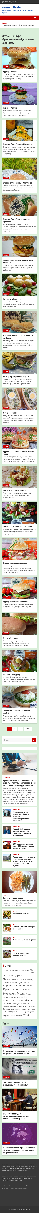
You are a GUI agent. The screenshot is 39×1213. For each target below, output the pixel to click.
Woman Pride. (11, 7)
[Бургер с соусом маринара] (19, 549)
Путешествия (31, 1006)
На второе (13, 997)
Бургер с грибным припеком (15, 602)
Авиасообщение (7, 970)
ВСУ (31, 970)
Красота (9, 989)
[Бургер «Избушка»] (19, 58)
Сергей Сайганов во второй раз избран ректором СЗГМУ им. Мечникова (22, 832)
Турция (32, 1012)
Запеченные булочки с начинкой (17, 527)
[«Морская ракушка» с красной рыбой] (19, 697)
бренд (13, 1015)
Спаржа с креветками (13, 898)
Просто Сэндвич (10, 638)
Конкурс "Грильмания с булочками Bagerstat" (19, 982)
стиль (26, 1015)
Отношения (22, 1006)
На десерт (20, 997)
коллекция (19, 1015)
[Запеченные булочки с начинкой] (19, 513)
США (12, 1009)
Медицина (9, 993)
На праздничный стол (19, 1004)
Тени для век (19, 1012)
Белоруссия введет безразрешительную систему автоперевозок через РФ (16, 1116)
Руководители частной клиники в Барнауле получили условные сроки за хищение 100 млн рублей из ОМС (19, 782)
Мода (21, 993)
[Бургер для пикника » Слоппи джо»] (19, 169)
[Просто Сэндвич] (19, 624)
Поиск (34, 740)
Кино (24, 979)
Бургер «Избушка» (11, 71)
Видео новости (8, 973)
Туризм (26, 1012)
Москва (28, 994)
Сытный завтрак (9, 1012)
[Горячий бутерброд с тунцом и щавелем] (19, 205)
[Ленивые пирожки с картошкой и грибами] (19, 322)
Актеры (15, 970)
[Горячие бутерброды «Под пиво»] (19, 131)
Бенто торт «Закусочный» (15, 490)
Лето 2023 (19, 989)
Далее (28, 729)
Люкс (27, 989)
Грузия (17, 973)
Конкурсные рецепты (24, 985)
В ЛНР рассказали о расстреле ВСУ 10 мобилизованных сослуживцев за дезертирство (19, 1150)
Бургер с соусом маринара (15, 563)
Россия (6, 1009)
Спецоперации (31, 1009)
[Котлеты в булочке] (19, 285)
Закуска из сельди (21, 914)
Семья (17, 1009)
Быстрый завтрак (24, 970)
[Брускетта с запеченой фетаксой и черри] (19, 438)
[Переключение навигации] (4, 18)
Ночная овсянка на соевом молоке (21, 954)
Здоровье (6, 777)
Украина (7, 1015)
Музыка (6, 997)
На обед (25, 1000)
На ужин (13, 1006)
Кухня (6, 66)
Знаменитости (12, 979)
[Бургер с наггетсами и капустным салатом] (19, 246)
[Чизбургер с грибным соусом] (19, 363)
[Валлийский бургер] (19, 661)
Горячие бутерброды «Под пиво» (18, 144)
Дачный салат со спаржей (24, 940)
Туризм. (7, 1023)
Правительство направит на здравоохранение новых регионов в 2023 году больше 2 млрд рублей (24, 861)
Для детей (8, 975)
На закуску (16, 1001)
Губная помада (24, 973)
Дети (32, 973)
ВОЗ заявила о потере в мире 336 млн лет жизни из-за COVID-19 (23, 846)
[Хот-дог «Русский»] (19, 399)
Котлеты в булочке (12, 299)
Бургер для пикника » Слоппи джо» (18, 183)
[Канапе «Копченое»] (19, 94)
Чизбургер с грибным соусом (16, 376)
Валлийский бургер (11, 674)
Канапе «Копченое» (11, 108)
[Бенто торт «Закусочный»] (19, 477)
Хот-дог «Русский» (11, 413)
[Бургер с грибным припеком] (19, 588)
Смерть (23, 1009)
